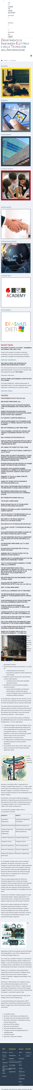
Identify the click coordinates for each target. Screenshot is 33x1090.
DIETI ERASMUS (6, 310)
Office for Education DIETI (20, 1057)
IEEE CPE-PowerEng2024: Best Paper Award (14, 427)
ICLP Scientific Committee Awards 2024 (13, 418)
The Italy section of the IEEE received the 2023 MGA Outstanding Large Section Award (16, 514)
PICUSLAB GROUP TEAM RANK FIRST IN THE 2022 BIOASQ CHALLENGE (15, 549)
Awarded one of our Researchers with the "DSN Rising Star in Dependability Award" (16, 559)
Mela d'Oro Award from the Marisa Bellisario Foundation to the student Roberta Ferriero (16, 622)
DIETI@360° (6, 720)
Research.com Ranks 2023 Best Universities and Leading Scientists (16, 510)
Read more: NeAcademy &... (9, 360)
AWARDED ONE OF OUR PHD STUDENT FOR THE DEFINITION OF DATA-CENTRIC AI (14, 554)
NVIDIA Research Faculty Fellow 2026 (13, 398)
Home (5, 60)
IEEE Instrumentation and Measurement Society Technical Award (16, 578)
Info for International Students (12, 1055)
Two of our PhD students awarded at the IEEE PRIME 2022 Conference (16, 564)
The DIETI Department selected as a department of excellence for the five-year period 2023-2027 (16, 538)
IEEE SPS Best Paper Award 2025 (10, 401)
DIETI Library (20, 1066)
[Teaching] (16, 83)
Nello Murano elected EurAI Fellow (13, 437)
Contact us (28, 1052)
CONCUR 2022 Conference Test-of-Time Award (15, 590)
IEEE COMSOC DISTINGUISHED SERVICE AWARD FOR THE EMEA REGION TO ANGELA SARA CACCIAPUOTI (15, 487)
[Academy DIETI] (16, 292)
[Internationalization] (16, 258)
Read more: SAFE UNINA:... (8, 375)
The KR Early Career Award (9, 501)
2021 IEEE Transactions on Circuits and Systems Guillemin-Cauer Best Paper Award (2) (16, 627)
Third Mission (6, 135)
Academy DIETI (6, 276)
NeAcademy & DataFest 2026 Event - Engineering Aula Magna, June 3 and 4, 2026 (16, 348)
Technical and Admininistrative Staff (4, 1068)
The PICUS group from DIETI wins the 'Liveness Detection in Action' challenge (15, 617)
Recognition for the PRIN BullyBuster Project (16, 524)
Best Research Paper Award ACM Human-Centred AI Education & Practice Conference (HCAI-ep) (15, 493)
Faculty (4, 1056)
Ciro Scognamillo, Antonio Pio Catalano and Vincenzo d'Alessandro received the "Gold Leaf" (15, 432)
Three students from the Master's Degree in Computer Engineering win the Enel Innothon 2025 (16, 406)
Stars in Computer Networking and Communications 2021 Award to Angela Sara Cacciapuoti (15, 607)
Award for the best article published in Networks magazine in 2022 (14, 482)
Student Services (7, 169)
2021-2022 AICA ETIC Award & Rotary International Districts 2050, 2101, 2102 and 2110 (16, 583)
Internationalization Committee (12, 1063)
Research (4, 100)
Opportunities (6, 207)
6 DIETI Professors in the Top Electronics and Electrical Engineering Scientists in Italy (16, 601)
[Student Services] (16, 185)
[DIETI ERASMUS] (16, 327)
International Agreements (12, 1070)
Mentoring (20, 1071)
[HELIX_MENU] (31, 55)
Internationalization (8, 241)
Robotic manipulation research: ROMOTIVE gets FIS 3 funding (16, 379)
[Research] (16, 117)
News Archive (4, 1074)
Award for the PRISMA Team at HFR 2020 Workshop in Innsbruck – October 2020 (13, 632)
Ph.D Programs (4, 1061)
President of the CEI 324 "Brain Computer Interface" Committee (14, 477)
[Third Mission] (16, 151)
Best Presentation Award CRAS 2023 (12, 497)
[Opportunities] (16, 224)
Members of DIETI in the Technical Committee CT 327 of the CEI (16, 451)
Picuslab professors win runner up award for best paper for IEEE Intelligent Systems (16, 533)
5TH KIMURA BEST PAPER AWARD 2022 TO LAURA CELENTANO (15, 544)
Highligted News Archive (20, 1082)
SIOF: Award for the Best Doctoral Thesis (14, 447)
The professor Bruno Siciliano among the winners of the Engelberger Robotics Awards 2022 (16, 595)
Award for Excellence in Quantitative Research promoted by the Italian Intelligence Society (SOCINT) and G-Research (16, 413)
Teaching (4, 66)
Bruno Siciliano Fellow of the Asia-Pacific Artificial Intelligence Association (14, 505)
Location (27, 1056)
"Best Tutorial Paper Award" (10, 587)
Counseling (20, 1075)
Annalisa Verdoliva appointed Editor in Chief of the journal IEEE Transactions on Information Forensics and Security (16, 442)
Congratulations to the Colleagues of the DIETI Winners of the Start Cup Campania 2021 (15, 612)
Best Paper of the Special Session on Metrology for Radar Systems (12, 519)
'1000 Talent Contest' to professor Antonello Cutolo (16, 528)
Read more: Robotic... (7, 391)
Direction (4, 1052)
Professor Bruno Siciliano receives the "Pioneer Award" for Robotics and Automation (16, 464)
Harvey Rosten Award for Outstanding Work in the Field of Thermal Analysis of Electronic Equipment (16, 423)
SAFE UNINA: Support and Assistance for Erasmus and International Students (13, 364)
